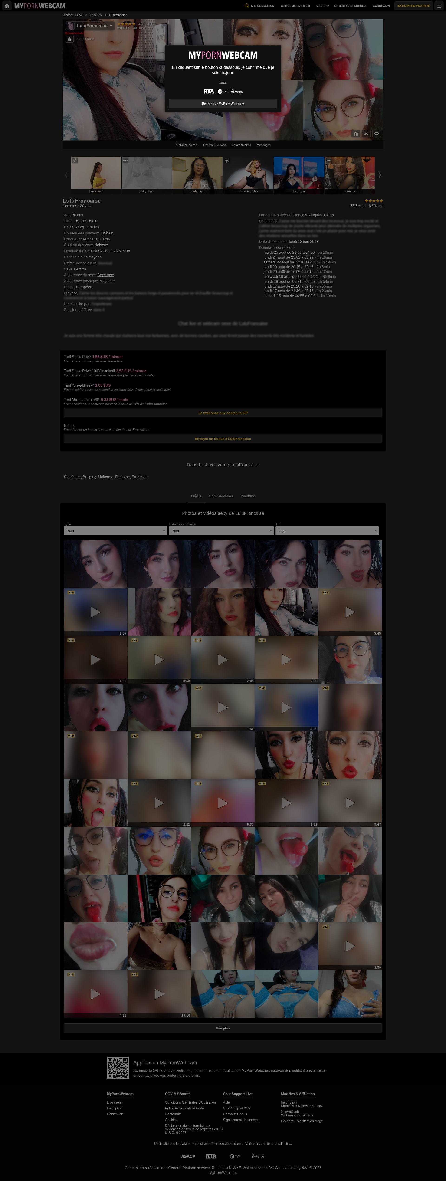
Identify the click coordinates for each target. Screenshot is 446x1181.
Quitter (223, 82)
